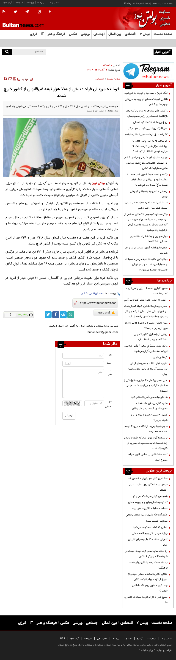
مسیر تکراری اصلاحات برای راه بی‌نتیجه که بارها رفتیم (147, 291)
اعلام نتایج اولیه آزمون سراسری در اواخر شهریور (146, 250)
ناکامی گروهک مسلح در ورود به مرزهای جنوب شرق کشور (146, 102)
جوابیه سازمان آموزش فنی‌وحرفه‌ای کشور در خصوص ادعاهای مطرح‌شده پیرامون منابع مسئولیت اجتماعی (146, 163)
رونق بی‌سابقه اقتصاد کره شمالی (150, 122)
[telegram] (27, 11)
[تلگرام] (148, 71)
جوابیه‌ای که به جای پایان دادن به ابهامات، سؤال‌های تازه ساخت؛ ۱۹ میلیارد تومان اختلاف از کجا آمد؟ (150, 146)
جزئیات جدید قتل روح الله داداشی (150, 533)
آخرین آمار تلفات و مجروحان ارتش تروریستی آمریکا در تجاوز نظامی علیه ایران (148, 368)
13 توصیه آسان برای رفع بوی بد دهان (148, 502)
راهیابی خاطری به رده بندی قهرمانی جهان (149, 194)
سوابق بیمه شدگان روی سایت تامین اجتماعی (148, 487)
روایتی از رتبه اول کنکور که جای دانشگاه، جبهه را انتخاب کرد (151, 337)
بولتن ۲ (145, 34)
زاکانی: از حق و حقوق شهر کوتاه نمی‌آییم (146, 300)
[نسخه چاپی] (5, 79)
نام (110, 355)
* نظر (110, 373)
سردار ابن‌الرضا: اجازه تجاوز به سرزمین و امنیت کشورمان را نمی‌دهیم (146, 205)
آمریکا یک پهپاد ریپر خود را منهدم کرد (147, 128)
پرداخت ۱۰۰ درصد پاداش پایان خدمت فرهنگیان (148, 565)
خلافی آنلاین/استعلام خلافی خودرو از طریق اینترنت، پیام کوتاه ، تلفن (148, 576)
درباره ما (41, 3)
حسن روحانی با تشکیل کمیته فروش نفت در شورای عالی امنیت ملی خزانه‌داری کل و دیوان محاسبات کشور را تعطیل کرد (146, 311)
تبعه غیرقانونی (96, 294)
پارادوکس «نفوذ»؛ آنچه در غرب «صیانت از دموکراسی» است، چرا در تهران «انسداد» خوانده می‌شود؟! (146, 264)
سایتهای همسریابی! (157, 521)
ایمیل (109, 363)
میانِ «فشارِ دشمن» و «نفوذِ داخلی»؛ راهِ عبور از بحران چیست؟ (146, 325)
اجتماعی (100, 79)
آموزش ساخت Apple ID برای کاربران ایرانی (148, 542)
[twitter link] (48, 314)
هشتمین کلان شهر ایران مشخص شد (148, 478)
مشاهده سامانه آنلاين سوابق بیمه (150, 508)
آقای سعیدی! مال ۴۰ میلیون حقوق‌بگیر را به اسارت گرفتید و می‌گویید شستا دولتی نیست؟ (146, 385)
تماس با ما (54, 3)
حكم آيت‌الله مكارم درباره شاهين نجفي (147, 515)
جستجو (128, 639)
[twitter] (15, 12)
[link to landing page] (151, 18)
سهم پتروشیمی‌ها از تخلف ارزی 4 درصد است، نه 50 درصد (146, 429)
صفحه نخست (163, 34)
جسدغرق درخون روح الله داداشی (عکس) (150, 588)
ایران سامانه (147, 651)
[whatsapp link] (70, 314)
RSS (62, 639)
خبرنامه (19, 3)
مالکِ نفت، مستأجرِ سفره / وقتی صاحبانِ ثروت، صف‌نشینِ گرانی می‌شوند (146, 348)
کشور (84, 294)
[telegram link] (63, 314)
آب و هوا (7, 3)
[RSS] (5, 12)
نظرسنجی (102, 639)
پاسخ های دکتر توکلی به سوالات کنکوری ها (146, 599)
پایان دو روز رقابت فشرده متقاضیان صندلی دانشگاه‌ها (149, 239)
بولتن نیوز (98, 183)
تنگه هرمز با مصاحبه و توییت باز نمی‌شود (146, 93)
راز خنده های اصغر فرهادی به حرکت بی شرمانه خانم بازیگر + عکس (146, 553)
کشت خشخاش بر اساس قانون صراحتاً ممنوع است (147, 457)
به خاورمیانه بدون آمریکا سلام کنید (149, 397)
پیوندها (30, 3)
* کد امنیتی (108, 404)
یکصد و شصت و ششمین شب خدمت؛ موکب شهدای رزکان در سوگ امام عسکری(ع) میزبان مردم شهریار (147, 179)
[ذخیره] (14, 78)
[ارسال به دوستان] (10, 79)
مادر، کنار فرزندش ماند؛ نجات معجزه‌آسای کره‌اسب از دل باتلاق (150, 406)
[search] (7, 52)
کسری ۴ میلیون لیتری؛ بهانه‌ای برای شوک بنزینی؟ (149, 417)
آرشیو (139, 639)
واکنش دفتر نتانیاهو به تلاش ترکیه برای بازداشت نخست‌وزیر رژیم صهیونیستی (147, 113)
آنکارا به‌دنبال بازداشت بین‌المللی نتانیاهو (146, 135)
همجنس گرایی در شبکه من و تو (150, 496)
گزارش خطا (104, 313)
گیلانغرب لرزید (160, 357)
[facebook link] (55, 314)
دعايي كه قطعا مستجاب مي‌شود (150, 527)
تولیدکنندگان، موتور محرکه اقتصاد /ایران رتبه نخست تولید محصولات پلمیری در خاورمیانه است (146, 443)
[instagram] (39, 12)
